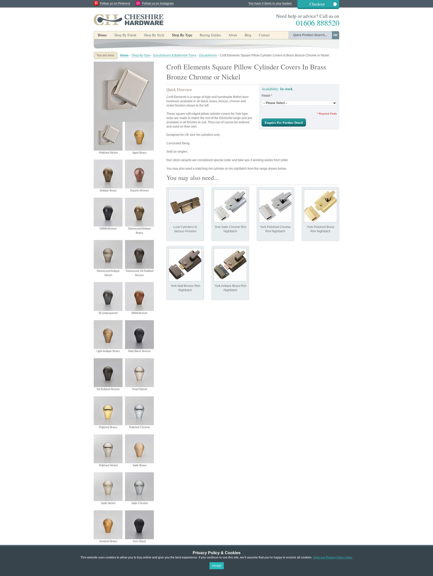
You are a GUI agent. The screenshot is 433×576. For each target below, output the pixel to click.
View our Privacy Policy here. (333, 557)
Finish (267, 95)
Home (102, 35)
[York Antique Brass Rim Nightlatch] (230, 264)
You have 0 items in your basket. (270, 3)
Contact (264, 35)
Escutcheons (208, 55)
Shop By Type (141, 55)
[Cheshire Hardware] (128, 19)
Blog (248, 35)
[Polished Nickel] (124, 63)
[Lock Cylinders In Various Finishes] (185, 205)
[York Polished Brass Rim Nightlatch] (320, 205)
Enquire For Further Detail (284, 122)
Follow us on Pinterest (115, 3)
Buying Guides (210, 35)
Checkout (317, 4)
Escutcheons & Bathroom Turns (174, 55)
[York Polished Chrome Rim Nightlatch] (275, 205)
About (232, 35)
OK (335, 35)
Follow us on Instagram (158, 3)
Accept (216, 565)
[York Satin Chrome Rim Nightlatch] (230, 205)
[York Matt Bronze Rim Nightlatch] (185, 264)
